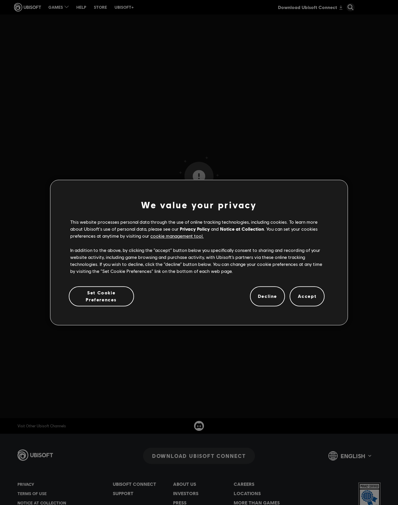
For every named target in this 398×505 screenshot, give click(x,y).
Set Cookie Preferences (101, 296)
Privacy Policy (195, 229)
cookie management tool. (177, 236)
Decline (267, 296)
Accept (307, 296)
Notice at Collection (242, 229)
